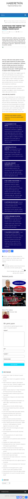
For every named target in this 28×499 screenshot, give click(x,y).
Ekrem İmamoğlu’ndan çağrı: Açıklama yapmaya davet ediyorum (15, 271)
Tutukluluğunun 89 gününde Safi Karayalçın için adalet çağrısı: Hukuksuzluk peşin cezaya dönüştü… (13, 402)
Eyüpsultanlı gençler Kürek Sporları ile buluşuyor (14, 420)
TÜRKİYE (4, 261)
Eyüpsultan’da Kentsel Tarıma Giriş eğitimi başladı (14, 471)
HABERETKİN (14, 3)
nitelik (20, 260)
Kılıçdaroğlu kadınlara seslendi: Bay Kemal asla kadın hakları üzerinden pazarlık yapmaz (14, 266)
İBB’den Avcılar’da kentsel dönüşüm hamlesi (13, 447)
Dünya (3, 33)
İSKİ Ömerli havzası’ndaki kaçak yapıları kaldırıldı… (14, 411)
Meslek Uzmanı (15, 260)
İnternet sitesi (7, 359)
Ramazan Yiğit (13, 31)
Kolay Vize (9, 260)
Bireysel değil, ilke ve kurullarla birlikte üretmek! (13, 453)
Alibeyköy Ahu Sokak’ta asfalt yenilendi (11, 442)
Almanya (14, 256)
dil (5, 260)
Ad (5, 348)
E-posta (6, 354)
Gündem (7, 33)
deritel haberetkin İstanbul (14, 496)
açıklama (10, 256)
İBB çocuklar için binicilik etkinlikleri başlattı (12, 406)
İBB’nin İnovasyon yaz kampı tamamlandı (12, 418)
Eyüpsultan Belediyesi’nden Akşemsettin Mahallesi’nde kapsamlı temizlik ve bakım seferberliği (12, 415)
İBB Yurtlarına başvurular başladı (10, 455)
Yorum (6, 330)
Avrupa (21, 31)
